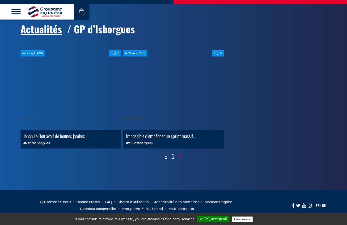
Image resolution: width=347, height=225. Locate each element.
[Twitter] (298, 205)
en (324, 205)
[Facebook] (293, 205)
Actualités (41, 29)
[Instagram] (310, 205)
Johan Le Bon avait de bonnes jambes (54, 136)
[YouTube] (304, 205)
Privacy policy (265, 219)
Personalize (242, 219)
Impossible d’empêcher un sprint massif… (161, 136)
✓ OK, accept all (213, 219)
